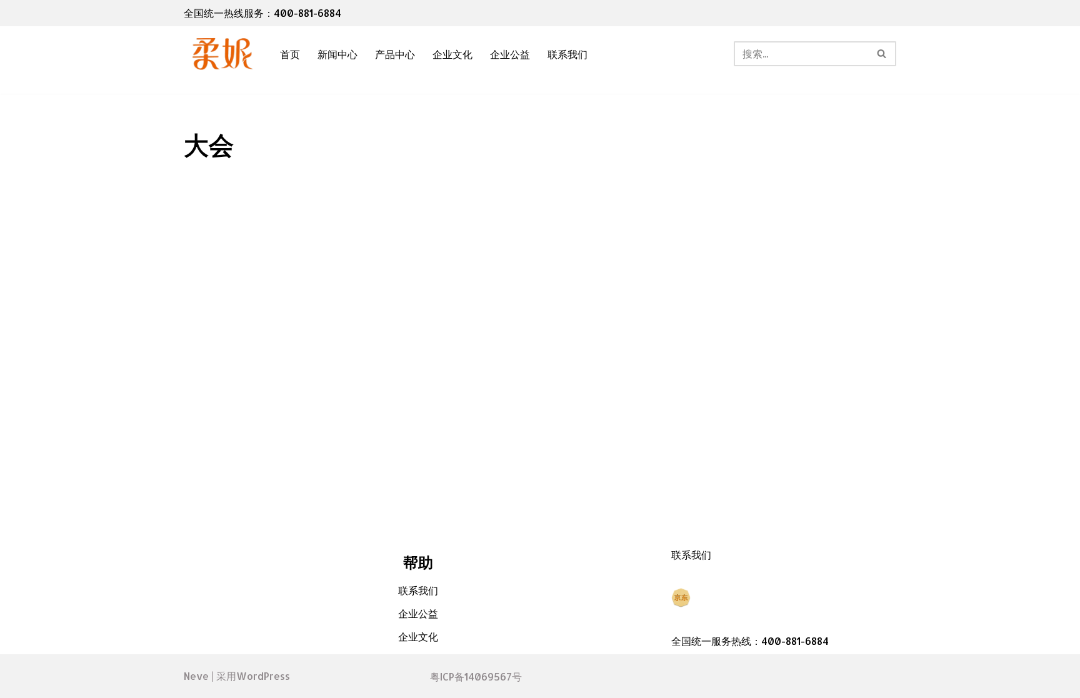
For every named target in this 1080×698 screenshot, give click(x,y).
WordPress (263, 675)
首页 (290, 54)
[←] (221, 54)
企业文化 (452, 54)
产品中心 (395, 54)
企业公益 (510, 54)
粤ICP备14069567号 (476, 676)
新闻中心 (338, 54)
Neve (196, 675)
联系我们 (568, 54)
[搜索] (882, 53)
